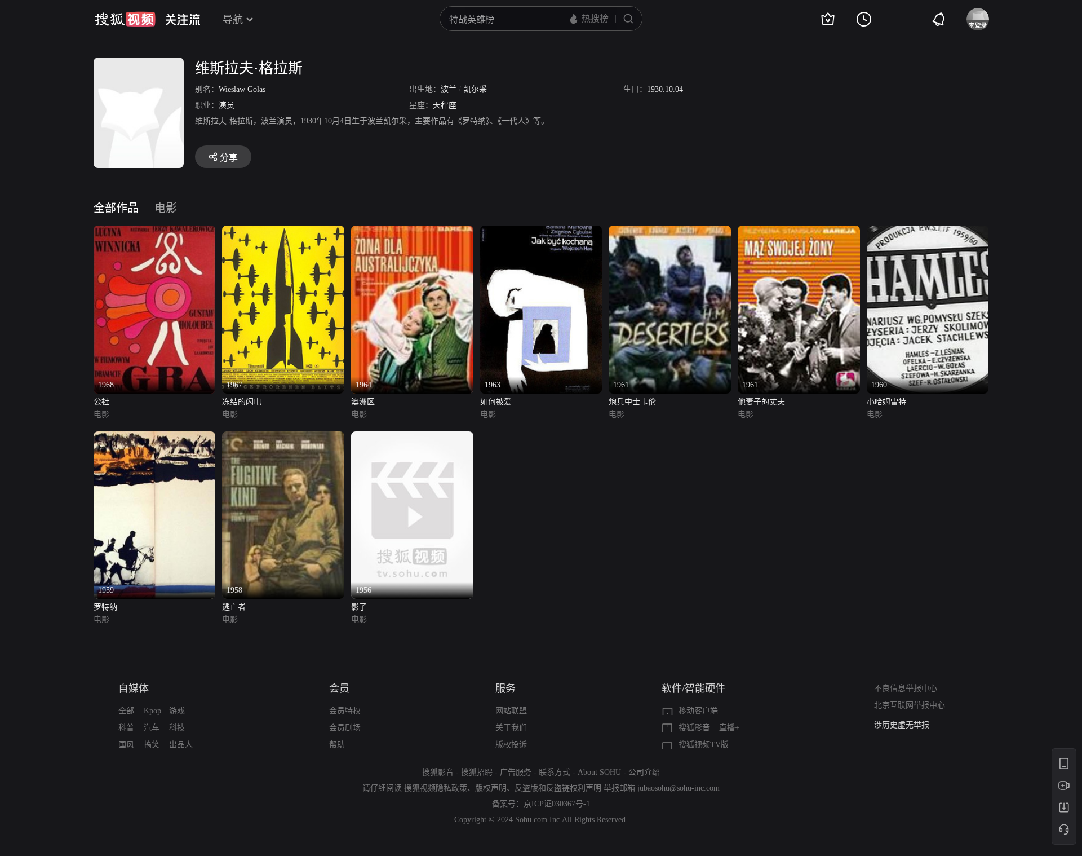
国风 (126, 744)
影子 (359, 607)
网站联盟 (511, 711)
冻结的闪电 (241, 402)
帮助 (337, 744)
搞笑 (151, 744)
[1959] (155, 438)
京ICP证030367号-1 (557, 804)
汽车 (151, 727)
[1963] (541, 232)
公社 (101, 402)
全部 (126, 711)
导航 (233, 20)
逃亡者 (234, 607)
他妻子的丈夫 (761, 402)
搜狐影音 (694, 727)
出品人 (181, 744)
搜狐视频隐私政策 (435, 788)
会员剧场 (345, 727)
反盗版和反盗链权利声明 (558, 788)
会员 (339, 688)
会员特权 (345, 711)
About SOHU (599, 772)
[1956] (412, 438)
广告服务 (515, 772)
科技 (177, 727)
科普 (126, 727)
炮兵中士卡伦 (632, 402)
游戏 (177, 711)
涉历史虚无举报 (901, 722)
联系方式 (554, 772)
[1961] (670, 232)
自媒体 (133, 688)
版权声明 (491, 788)
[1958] (283, 438)
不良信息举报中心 (905, 688)
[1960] (928, 232)
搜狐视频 (125, 19)
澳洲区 (363, 402)
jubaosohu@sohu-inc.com (678, 788)
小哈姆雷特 (886, 402)
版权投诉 (511, 744)
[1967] (283, 232)
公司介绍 (644, 772)
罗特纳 (105, 607)
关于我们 (511, 727)
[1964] (412, 232)
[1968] (155, 232)
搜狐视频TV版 (704, 744)
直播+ (729, 727)
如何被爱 (496, 402)
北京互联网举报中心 (909, 705)
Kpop (152, 711)
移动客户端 (698, 711)
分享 (229, 157)
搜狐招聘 (477, 772)
